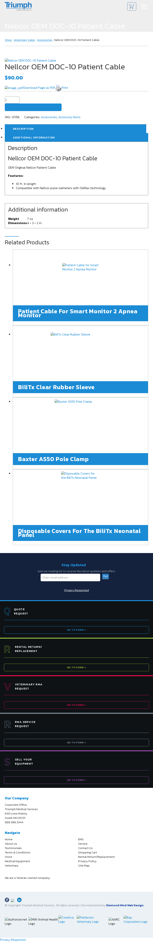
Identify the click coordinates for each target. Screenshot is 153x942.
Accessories (44, 40)
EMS (81, 839)
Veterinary (12, 865)
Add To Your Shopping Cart (33, 107)
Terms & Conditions (17, 852)
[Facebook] (7, 900)
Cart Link (131, 6)
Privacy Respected (76, 590)
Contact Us (85, 848)
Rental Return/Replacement (96, 857)
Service (82, 843)
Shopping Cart (87, 852)
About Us (11, 843)
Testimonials (13, 848)
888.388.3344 (14, 822)
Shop (8, 40)
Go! (105, 576)
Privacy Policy (87, 861)
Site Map (84, 865)
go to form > (76, 630)
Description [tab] (23, 129)
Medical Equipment (17, 861)
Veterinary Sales (24, 40)
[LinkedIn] (19, 900)
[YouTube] (13, 901)
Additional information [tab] (34, 137)
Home (9, 839)
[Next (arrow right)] (146, 471)
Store (8, 857)
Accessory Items (69, 117)
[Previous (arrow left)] (7, 471)
